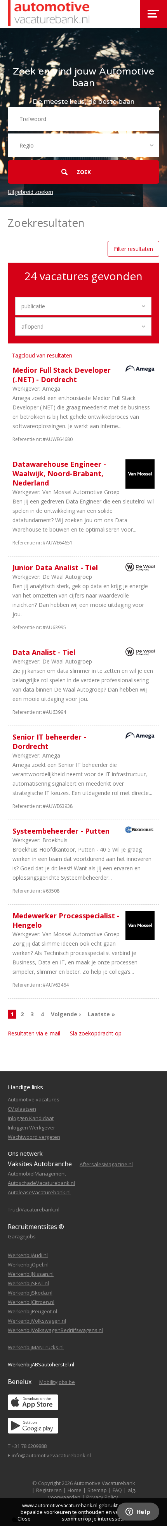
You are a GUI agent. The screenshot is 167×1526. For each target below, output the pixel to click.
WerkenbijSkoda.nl (30, 1292)
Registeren (49, 1490)
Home (75, 1490)
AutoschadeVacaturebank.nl (41, 1182)
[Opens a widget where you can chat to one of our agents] (138, 1512)
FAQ (117, 1490)
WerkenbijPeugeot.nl (32, 1311)
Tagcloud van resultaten (42, 355)
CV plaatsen (22, 1108)
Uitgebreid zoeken (30, 192)
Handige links (25, 1087)
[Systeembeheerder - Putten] (138, 831)
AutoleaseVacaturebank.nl (39, 1192)
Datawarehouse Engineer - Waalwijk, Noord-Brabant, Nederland (59, 473)
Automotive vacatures (33, 1099)
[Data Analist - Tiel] (138, 653)
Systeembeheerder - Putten (61, 831)
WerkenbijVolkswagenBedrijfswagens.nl (55, 1330)
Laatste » (101, 1014)
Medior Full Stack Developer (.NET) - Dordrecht (61, 374)
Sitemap (97, 1490)
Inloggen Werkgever (31, 1127)
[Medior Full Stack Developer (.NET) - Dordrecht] (138, 369)
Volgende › (66, 1014)
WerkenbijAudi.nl (28, 1255)
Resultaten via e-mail (34, 1033)
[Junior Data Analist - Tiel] (138, 568)
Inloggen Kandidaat (31, 1118)
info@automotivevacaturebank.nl (51, 1455)
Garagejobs (22, 1236)
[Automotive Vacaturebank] (48, 14)
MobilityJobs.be (57, 1381)
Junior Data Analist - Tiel (55, 567)
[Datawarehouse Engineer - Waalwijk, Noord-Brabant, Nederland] (138, 475)
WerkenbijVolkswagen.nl (37, 1320)
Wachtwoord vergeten (34, 1136)
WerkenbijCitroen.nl (31, 1301)
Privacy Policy (102, 1497)
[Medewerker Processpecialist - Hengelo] (138, 926)
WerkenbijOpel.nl (28, 1264)
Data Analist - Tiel (43, 652)
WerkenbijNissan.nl (31, 1273)
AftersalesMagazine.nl (106, 1164)
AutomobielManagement (37, 1173)
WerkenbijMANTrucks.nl (36, 1347)
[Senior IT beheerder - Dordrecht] (138, 736)
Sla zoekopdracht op (96, 1033)
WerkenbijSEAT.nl (28, 1283)
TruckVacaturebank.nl (33, 1209)
